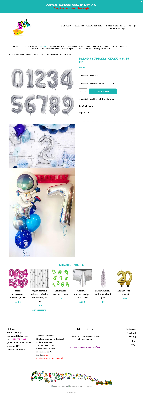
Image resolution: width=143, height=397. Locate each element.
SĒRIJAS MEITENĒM (93, 46)
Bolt (134, 341)
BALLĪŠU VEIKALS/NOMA (89, 26)
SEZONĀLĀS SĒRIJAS (57, 46)
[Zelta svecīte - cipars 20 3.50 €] (124, 278)
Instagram (131, 329)
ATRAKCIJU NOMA (30, 46)
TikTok (132, 337)
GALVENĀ (66, 26)
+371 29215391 (19, 339)
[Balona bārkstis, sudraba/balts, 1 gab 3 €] (103, 278)
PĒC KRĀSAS (124, 46)
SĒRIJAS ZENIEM (110, 46)
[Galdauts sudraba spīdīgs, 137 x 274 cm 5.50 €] (82, 278)
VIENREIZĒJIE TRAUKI (50, 49)
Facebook (131, 333)
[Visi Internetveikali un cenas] (80, 386)
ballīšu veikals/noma (16, 54)
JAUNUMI (16, 46)
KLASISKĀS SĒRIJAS (75, 46)
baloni (28, 54)
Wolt (133, 345)
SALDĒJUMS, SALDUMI (102, 49)
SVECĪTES (35, 49)
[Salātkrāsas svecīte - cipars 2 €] (60, 278)
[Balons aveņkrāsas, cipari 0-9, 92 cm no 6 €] (18, 278)
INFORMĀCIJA (118, 28)
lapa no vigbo (71, 392)
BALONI (43, 46)
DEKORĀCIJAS (67, 49)
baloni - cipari (39, 54)
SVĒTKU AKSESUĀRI (83, 49)
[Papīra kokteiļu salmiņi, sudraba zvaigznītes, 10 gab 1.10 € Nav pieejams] (39, 278)
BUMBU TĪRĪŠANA (116, 26)
